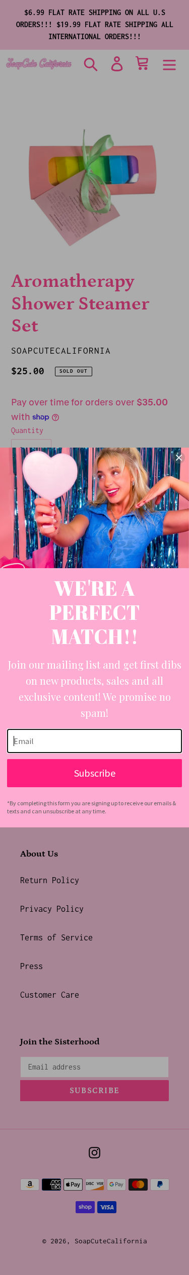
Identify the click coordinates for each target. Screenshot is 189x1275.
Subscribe (94, 773)
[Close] (179, 458)
